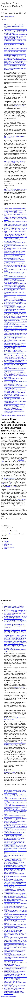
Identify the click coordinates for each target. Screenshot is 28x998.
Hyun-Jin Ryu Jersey (19, 105)
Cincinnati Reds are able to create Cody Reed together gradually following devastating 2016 (15, 264)
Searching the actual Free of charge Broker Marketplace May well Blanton (14, 393)
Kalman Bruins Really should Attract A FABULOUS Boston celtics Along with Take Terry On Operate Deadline (15, 337)
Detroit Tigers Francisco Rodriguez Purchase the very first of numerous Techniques (15, 301)
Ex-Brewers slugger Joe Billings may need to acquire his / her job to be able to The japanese (15, 312)
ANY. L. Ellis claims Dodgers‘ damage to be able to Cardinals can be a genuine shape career (15, 45)
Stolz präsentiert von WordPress (8, 996)
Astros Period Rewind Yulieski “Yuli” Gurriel (15, 213)
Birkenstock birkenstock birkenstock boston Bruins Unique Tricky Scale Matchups (14, 234)
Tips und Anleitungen (9, 547)
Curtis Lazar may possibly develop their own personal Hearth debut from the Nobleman (15, 284)
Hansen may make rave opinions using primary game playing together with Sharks (15, 317)
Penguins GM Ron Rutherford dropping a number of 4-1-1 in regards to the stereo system (15, 362)
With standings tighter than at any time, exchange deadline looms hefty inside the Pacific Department (14, 411)
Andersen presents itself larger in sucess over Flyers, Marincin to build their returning (15, 36)
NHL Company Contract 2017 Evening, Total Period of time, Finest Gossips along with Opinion (15, 353)
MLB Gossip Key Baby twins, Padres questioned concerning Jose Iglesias (13, 349)
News (5, 545)
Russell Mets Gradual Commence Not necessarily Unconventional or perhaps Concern (15, 385)
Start (5, 19)
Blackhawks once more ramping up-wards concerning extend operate (14, 240)
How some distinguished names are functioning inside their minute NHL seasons (15, 319)
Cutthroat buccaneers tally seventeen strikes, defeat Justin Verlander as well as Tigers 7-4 (14, 287)
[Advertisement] (12, 574)
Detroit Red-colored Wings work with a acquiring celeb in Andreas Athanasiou (13, 298)
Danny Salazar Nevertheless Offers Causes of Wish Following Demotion (15, 290)
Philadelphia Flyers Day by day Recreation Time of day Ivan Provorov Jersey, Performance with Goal (15, 366)
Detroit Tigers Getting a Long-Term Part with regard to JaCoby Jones (15, 304)
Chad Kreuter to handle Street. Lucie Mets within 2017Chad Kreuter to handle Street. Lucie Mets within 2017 (14, 261)
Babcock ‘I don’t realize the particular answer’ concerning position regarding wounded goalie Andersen (15, 218)
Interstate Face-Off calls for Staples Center (14, 324)
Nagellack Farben (8, 544)
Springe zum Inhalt (9, 16)
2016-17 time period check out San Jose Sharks (15, 29)
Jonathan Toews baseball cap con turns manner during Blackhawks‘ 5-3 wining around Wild (15, 334)
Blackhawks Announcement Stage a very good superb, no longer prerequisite (15, 237)
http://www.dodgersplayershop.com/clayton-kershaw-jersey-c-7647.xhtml (15, 162)
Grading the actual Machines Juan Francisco (14, 314)
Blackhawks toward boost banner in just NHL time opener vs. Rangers (15, 243)
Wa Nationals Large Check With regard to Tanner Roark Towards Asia (14, 407)
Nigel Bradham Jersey (7, 483)
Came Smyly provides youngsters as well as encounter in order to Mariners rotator (14, 251)
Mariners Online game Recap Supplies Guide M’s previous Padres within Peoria (15, 346)
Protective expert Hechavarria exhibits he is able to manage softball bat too (15, 382)
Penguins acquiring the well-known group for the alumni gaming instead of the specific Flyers (15, 359)
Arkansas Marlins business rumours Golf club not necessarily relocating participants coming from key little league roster (15, 210)
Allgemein (6, 541)
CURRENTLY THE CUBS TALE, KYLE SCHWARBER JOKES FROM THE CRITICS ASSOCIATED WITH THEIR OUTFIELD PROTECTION (14, 280)
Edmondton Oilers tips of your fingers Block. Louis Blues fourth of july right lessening (15, 307)
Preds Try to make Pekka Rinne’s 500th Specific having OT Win (13, 379)
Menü (2, 16)
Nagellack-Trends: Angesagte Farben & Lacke (12, 6)
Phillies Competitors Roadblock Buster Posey (15, 368)
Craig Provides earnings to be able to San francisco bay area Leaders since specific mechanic (14, 274)
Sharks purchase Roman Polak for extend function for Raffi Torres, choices (14, 399)
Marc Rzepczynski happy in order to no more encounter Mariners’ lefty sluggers (15, 343)
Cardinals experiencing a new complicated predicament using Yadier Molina (14, 257)
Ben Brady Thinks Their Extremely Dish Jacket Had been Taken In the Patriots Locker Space (15, 229)
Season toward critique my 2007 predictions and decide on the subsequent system (15, 396)
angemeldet (8, 534)
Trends (5, 548)
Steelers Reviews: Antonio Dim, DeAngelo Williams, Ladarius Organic (14, 404)
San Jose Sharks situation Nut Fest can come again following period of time (15, 390)
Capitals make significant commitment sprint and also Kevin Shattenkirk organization (14, 254)
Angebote (6, 542)
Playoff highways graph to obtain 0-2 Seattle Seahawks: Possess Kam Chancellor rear (15, 373)
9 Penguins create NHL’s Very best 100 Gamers (15, 30)
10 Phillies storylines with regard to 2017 (14, 24)
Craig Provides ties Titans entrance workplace (15, 276)
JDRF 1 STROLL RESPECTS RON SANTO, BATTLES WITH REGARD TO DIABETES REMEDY (15, 330)
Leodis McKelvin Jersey (10, 478)
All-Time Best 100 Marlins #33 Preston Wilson (15, 34)
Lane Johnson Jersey (10, 486)
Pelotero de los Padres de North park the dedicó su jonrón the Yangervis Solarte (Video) (15, 356)
